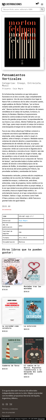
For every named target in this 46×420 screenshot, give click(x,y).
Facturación (6, 416)
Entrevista (34, 83)
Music (5, 85)
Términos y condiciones (10, 409)
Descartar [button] (41, 419)
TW (10, 404)
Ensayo (21, 83)
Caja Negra (18, 88)
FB (7, 404)
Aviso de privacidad (8, 412)
